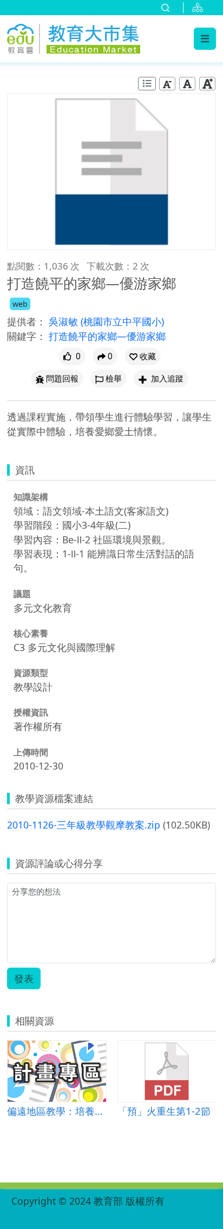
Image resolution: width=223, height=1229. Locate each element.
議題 (22, 594)
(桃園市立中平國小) (122, 321)
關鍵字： (26, 336)
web (20, 304)
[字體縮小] (167, 83)
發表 (24, 978)
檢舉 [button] (114, 378)
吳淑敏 (65, 321)
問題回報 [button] (62, 378)
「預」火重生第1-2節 (164, 1111)
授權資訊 (31, 712)
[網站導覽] (199, 7)
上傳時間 (31, 752)
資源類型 (31, 673)
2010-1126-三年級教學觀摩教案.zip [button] (83, 824)
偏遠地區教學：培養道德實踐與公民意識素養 (56, 1111)
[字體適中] (187, 83)
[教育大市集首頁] (73, 36)
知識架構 (31, 497)
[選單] (205, 38)
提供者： (26, 321)
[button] (142, 356)
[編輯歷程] (147, 83)
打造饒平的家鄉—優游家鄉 (107, 336)
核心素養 (31, 633)
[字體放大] (207, 83)
